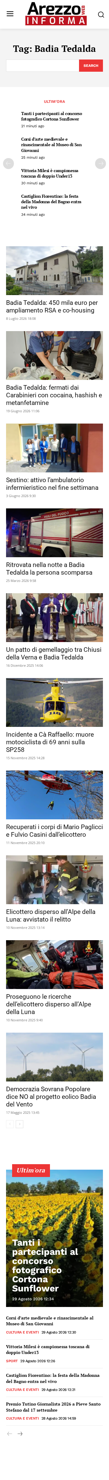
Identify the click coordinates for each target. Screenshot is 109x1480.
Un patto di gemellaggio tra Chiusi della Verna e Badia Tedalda (53, 653)
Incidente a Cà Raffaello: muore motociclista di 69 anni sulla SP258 (50, 742)
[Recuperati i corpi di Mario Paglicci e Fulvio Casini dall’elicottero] (54, 795)
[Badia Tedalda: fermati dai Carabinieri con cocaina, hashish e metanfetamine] (54, 355)
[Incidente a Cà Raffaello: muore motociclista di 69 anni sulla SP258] (54, 702)
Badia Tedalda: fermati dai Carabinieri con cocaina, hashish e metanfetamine (54, 395)
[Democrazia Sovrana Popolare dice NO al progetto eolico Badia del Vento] (54, 1057)
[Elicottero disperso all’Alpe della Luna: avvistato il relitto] (54, 879)
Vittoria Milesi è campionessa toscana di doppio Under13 (49, 173)
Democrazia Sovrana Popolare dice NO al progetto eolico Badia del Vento (51, 1096)
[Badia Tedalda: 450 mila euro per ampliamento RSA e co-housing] (54, 270)
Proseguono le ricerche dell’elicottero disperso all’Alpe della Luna (48, 1004)
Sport (12, 1361)
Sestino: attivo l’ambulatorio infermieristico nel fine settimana (52, 483)
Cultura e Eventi (22, 1332)
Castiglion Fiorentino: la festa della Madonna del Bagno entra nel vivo (51, 201)
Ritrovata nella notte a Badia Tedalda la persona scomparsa (49, 568)
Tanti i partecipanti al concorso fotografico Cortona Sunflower (51, 116)
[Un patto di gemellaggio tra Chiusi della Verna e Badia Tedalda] (54, 617)
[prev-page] (8, 163)
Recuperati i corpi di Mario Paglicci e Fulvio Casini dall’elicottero (54, 830)
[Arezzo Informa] (56, 14)
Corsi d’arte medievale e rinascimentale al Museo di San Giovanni (51, 144)
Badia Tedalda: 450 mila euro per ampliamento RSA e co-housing (52, 306)
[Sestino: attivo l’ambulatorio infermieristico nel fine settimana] (54, 448)
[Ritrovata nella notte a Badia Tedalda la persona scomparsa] (54, 532)
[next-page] (100, 163)
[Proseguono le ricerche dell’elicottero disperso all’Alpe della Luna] (54, 964)
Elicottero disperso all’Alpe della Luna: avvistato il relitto (50, 915)
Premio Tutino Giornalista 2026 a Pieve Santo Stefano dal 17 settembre (53, 1407)
